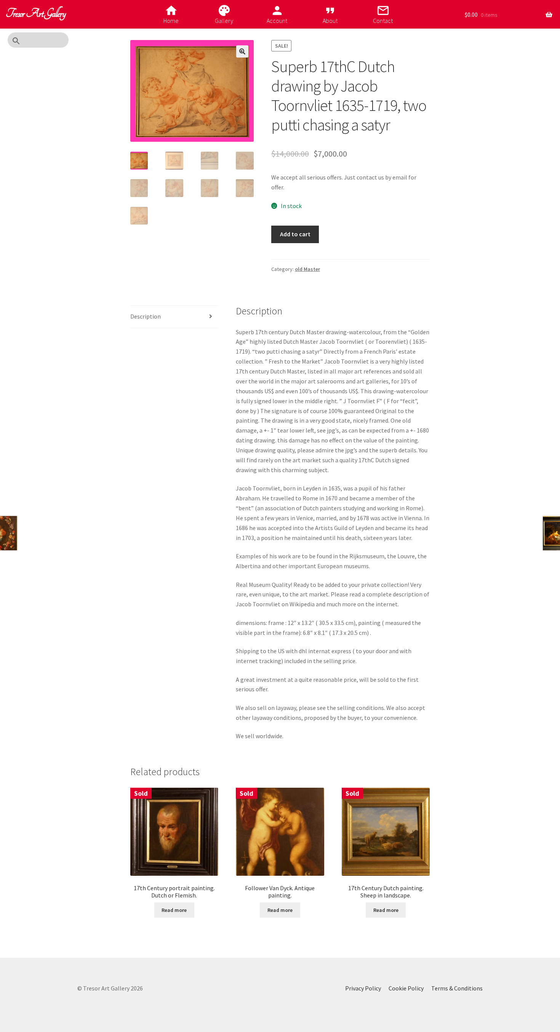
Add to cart (295, 234)
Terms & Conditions (457, 988)
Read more (174, 910)
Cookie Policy (406, 988)
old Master (307, 269)
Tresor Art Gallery (36, 13)
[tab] (174, 317)
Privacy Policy (363, 988)
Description (145, 316)
